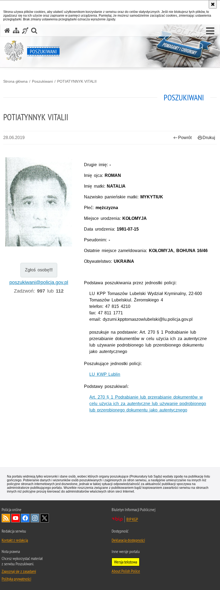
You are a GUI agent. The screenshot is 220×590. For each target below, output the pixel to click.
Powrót (185, 137)
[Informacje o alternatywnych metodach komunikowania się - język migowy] (25, 30)
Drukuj (209, 137)
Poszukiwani (42, 81)
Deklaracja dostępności (128, 540)
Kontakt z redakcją (15, 540)
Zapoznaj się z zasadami (19, 571)
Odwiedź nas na (15, 518)
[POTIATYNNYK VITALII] (38, 205)
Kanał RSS (6, 518)
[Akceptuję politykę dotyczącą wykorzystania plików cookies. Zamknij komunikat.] (213, 4)
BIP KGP (132, 519)
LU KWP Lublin (104, 374)
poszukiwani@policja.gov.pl (38, 282)
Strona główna (15, 81)
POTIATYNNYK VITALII (77, 81)
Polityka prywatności (16, 578)
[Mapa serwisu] (16, 30)
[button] (210, 31)
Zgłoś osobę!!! (39, 270)
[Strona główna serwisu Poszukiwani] (7, 30)
